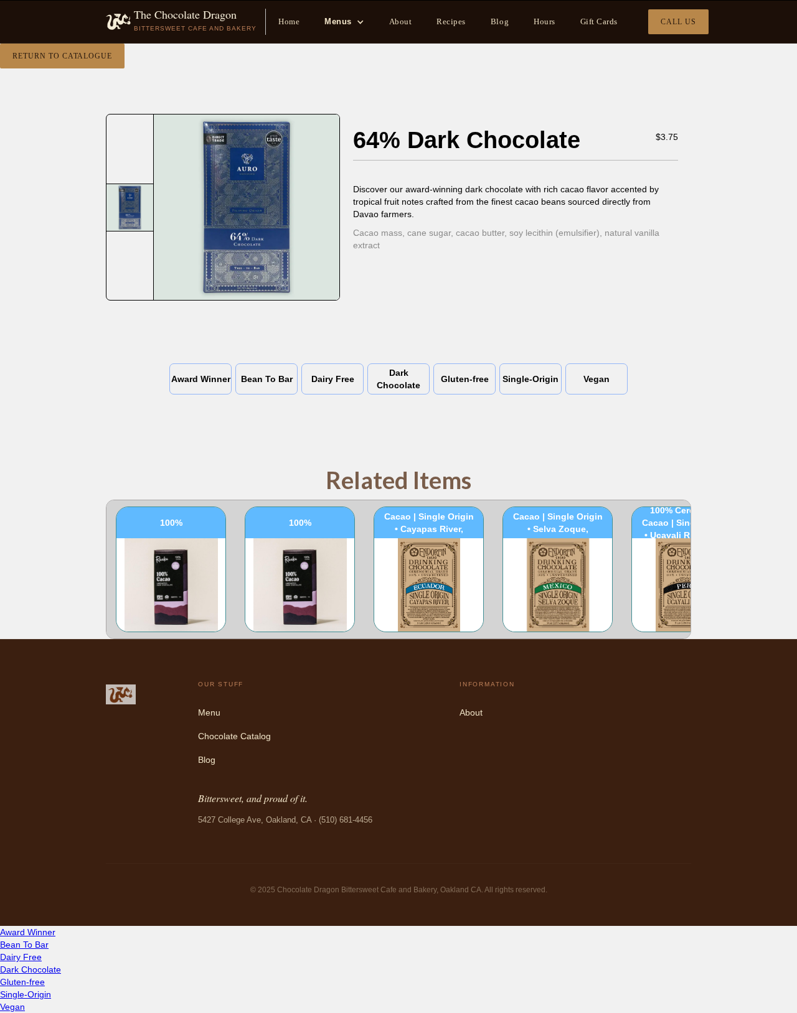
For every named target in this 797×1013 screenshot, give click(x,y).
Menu (209, 712)
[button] (344, 22)
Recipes (451, 21)
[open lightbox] (129, 207)
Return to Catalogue (62, 56)
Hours (544, 21)
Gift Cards (599, 21)
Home (288, 21)
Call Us (678, 21)
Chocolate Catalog (234, 736)
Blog (500, 21)
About (400, 21)
